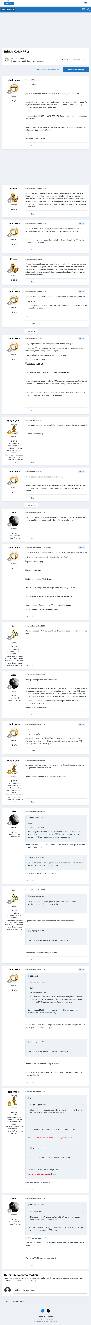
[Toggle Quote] (29, 817)
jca (13, 626)
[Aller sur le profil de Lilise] (14, 521)
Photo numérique (37, 61)
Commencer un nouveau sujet (47, 70)
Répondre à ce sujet (76, 70)
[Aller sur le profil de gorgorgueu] (14, 428)
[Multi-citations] (27, 146)
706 (15, 533)
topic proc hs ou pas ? (63, 605)
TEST (77, 231)
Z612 (48, 688)
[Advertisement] (29, 31)
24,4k (15, 441)
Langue (41, 1316)
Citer (33, 146)
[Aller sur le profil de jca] (14, 634)
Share (65, 60)
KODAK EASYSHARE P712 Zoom (51, 116)
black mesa (19, 58)
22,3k (15, 209)
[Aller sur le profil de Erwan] (14, 197)
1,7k (15, 101)
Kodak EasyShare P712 (62, 372)
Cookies (50, 1316)
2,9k (15, 647)
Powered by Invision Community (45, 1321)
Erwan (13, 188)
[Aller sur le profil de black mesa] (6, 59)
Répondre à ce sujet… (26, 1290)
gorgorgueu (13, 420)
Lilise (13, 512)
